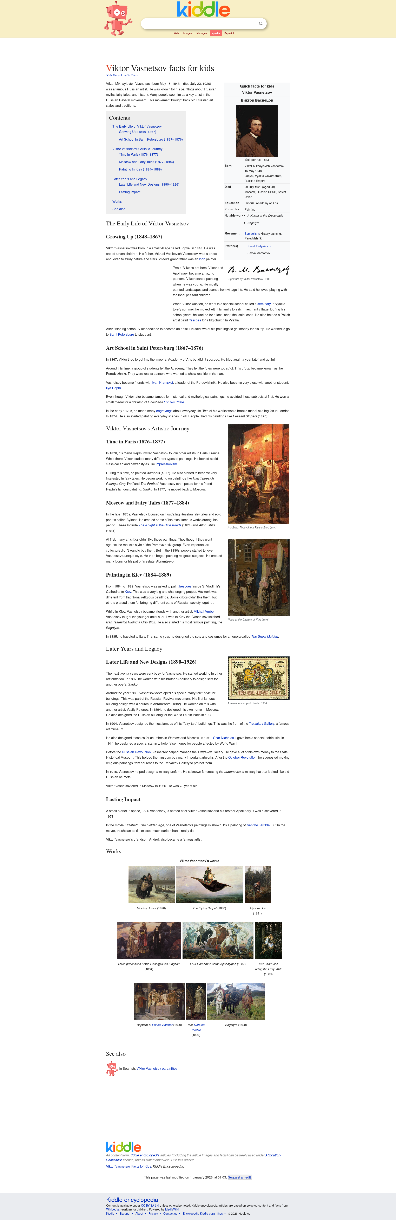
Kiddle (110, 1213)
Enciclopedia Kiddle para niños (203, 1213)
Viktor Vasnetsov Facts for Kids (128, 1166)
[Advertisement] (198, 49)
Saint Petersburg (122, 334)
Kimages (202, 33)
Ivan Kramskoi (162, 382)
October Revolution (242, 757)
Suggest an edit (239, 1177)
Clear (252, 23)
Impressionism (166, 464)
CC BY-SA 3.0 (150, 1205)
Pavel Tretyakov (258, 246)
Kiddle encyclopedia (144, 1155)
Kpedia (216, 33)
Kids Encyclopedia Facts (122, 75)
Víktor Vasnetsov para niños (157, 1068)
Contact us (170, 1213)
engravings (164, 410)
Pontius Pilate (174, 402)
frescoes (195, 320)
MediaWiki (172, 1209)
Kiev (128, 591)
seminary (264, 303)
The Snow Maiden (264, 636)
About (139, 1213)
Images (187, 33)
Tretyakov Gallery (261, 723)
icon (202, 259)
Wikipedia (112, 1209)
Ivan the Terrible (258, 825)
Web (176, 33)
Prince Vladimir (162, 1024)
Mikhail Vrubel (204, 611)
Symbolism (252, 233)
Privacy (153, 1213)
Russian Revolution (136, 752)
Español (229, 33)
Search (261, 23)
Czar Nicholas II (224, 737)
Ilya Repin (113, 387)
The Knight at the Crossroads (160, 525)
